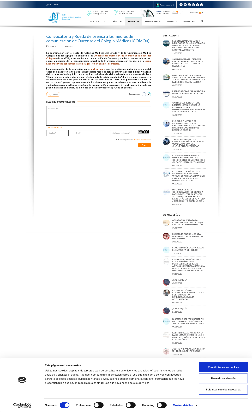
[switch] (99, 405)
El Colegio (97, 21)
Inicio (50, 5)
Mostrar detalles (183, 405)
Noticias (57, 5)
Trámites (116, 21)
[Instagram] (193, 4)
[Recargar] (150, 131)
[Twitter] (185, 4)
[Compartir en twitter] (149, 94)
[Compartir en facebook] (144, 94)
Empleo (171, 21)
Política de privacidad (142, 139)
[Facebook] (181, 4)
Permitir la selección (223, 378)
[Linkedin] (197, 4)
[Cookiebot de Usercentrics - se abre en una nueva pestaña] (22, 405)
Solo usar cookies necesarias (223, 389)
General (53, 46)
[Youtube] (189, 4)
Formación (152, 21)
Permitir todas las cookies (223, 367)
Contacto (189, 21)
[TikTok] (201, 4)
